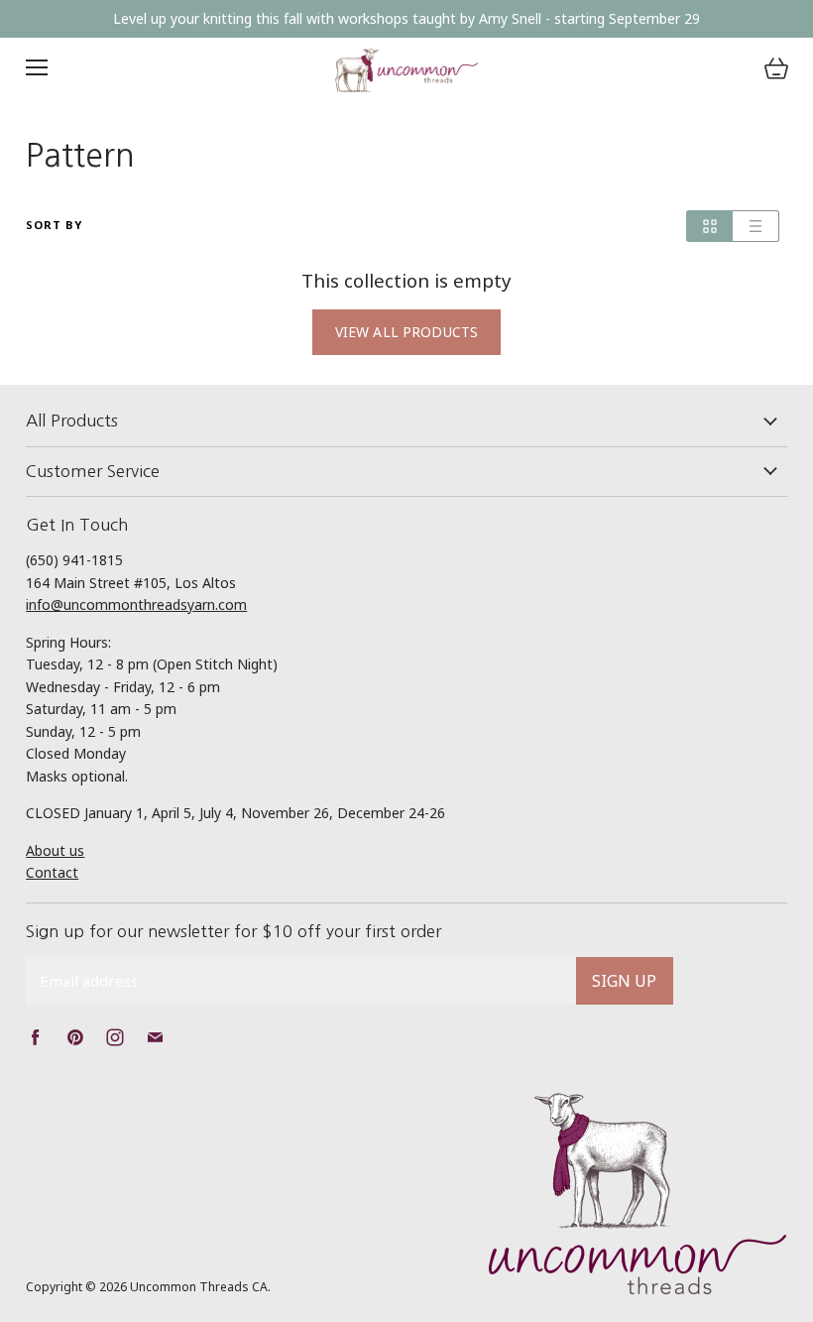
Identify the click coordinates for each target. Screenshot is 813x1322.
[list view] (756, 226)
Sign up (624, 981)
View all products (406, 331)
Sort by (54, 225)
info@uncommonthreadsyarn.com (136, 604)
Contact (52, 872)
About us (55, 850)
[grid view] (709, 226)
